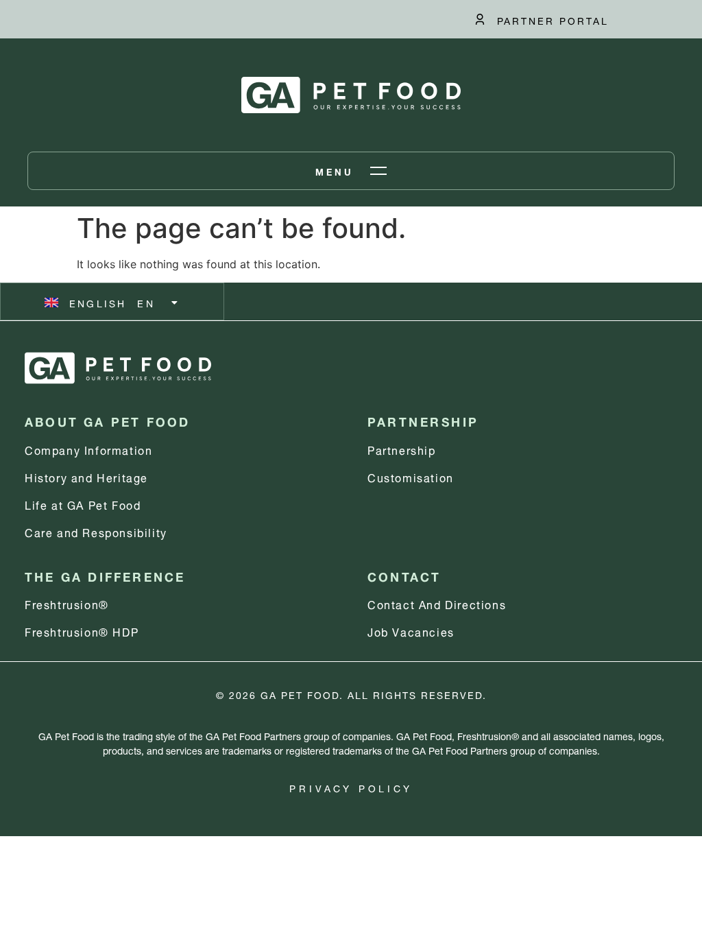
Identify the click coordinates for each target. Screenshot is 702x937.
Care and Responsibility (96, 531)
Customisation (410, 476)
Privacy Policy (350, 787)
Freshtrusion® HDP (81, 630)
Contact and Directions (436, 603)
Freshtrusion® (67, 603)
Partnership (401, 449)
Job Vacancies (411, 630)
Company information (88, 449)
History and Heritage (86, 476)
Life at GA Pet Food (83, 503)
